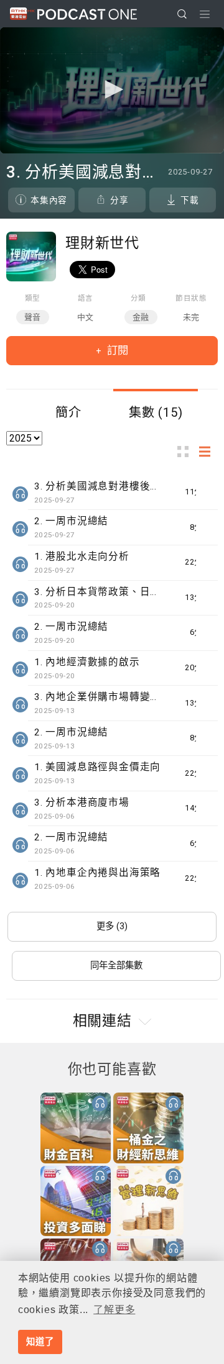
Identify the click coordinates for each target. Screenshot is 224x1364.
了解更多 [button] (114, 1309)
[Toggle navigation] (205, 14)
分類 (139, 298)
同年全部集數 (116, 965)
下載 (189, 200)
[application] (112, 90)
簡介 (68, 412)
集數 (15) (156, 412)
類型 (33, 298)
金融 (141, 317)
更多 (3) (112, 926)
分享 (119, 200)
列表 (208, 452)
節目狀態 (191, 298)
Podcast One (87, 14)
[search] (182, 14)
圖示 (186, 452)
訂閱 (116, 350)
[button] (112, 89)
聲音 (33, 317)
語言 (86, 298)
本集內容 (48, 200)
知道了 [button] (40, 1342)
